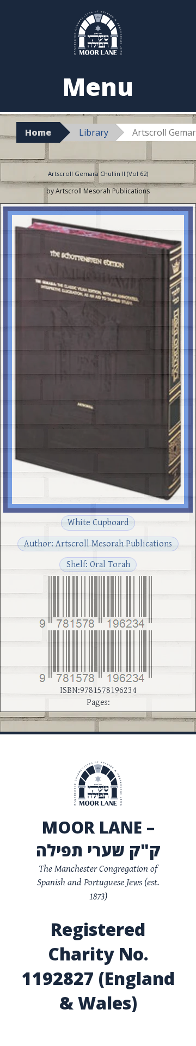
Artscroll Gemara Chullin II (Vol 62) (98, 173)
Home (38, 132)
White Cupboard (98, 523)
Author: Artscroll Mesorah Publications (98, 544)
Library (93, 132)
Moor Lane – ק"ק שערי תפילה (98, 838)
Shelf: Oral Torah (98, 565)
